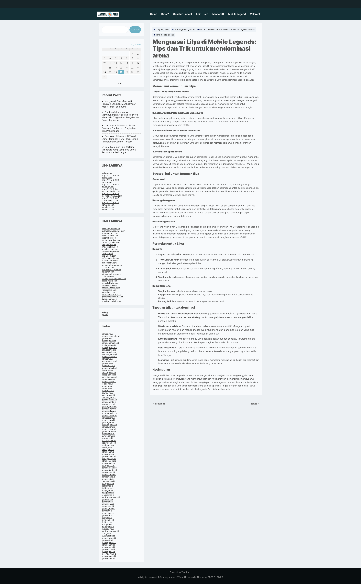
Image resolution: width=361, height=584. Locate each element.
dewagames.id (108, 370)
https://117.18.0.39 (110, 180)
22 (132, 67)
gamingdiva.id (108, 551)
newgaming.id (108, 404)
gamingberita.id (109, 402)
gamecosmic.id (109, 429)
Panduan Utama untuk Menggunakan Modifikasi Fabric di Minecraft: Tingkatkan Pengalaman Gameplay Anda (120, 116)
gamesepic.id (108, 479)
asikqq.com (107, 173)
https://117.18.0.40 (110, 202)
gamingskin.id (108, 454)
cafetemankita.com (110, 258)
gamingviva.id (108, 558)
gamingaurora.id (109, 399)
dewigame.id (108, 393)
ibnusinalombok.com (111, 294)
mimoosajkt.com (109, 262)
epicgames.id (108, 492)
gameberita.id (108, 433)
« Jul (120, 83)
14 (127, 63)
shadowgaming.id (110, 354)
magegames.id (108, 490)
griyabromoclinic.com (111, 301)
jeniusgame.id (108, 449)
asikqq (105, 312)
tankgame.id (107, 533)
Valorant (255, 14)
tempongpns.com (110, 233)
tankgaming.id (108, 535)
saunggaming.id (109, 352)
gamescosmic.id (109, 415)
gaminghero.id (108, 545)
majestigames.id (109, 377)
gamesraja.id (108, 359)
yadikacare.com (109, 290)
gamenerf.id (107, 501)
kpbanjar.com (108, 276)
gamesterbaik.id (109, 368)
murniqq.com (108, 207)
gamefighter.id (108, 508)
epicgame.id (107, 524)
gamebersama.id (109, 379)
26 (115, 72)
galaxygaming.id (109, 406)
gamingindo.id (108, 549)
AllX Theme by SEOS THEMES (207, 577)
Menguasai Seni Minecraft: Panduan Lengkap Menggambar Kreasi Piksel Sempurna (119, 104)
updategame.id (109, 443)
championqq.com (110, 200)
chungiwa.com (108, 267)
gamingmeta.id (108, 463)
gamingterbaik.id (109, 347)
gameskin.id (107, 499)
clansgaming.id (109, 458)
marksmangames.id (111, 497)
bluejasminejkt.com (110, 251)
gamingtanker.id (109, 467)
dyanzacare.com (109, 299)
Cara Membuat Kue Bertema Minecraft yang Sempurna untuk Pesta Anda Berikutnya (119, 150)
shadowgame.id (109, 397)
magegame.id (108, 526)
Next (254, 403)
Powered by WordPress (180, 572)
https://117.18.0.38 (110, 193)
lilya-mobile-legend (165, 35)
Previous (160, 403)
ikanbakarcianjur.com (111, 269)
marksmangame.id (110, 531)
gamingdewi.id (108, 338)
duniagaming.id (109, 345)
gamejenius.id (108, 390)
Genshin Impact (182, 14)
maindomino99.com (111, 191)
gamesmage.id (108, 477)
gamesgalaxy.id (109, 411)
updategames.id (109, 424)
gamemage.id (108, 513)
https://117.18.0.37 (110, 198)
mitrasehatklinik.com (111, 274)
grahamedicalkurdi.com (112, 296)
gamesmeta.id (108, 472)
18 (110, 67)
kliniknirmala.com (109, 281)
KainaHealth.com (109, 285)
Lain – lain (202, 14)
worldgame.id (108, 447)
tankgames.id (108, 495)
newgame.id (107, 438)
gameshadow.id (109, 381)
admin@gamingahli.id (185, 29)
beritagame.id (108, 445)
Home (153, 14)
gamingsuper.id (109, 556)
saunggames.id (109, 372)
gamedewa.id (108, 388)
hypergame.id (108, 529)
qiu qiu (105, 314)
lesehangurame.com (111, 228)
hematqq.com (108, 205)
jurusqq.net (107, 182)
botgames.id (107, 486)
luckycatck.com (109, 244)
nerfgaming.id (108, 465)
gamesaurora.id (109, 408)
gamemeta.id (108, 506)
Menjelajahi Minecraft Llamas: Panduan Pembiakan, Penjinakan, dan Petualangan (119, 128)
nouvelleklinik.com (110, 283)
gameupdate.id (109, 431)
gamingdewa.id (109, 340)
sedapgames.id (109, 375)
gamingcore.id (108, 547)
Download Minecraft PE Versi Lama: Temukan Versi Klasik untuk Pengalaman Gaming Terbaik (120, 139)
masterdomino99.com (112, 196)
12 (116, 63)
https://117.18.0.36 (110, 175)
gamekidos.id (108, 540)
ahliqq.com (107, 177)
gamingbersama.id (110, 343)
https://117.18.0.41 (110, 189)
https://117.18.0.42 (110, 184)
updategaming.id (109, 413)
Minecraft (218, 14)
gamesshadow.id (109, 356)
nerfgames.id (108, 483)
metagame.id (108, 520)
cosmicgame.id (109, 440)
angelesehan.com (110, 249)
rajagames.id (108, 384)
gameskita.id (108, 334)
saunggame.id (108, 395)
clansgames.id (108, 481)
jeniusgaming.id (109, 350)
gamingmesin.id (109, 542)
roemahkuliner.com (110, 235)
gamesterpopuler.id (111, 336)
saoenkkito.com (109, 238)
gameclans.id (108, 504)
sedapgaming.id (109, 361)
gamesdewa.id (108, 363)
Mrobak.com (107, 253)
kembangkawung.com (112, 265)
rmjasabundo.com (110, 260)
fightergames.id (109, 488)
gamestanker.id (109, 538)
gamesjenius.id (108, 365)
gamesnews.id (108, 420)
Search (135, 30)
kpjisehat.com (108, 272)
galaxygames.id (109, 422)
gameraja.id (107, 386)
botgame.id (107, 517)
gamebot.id (107, 510)
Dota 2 (165, 14)
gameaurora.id (108, 427)
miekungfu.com (109, 256)
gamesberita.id (108, 418)
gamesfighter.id (109, 474)
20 (121, 67)
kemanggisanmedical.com (114, 278)
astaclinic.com (108, 292)
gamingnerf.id (108, 452)
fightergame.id (108, 522)
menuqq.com (108, 209)
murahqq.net (108, 186)
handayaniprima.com (111, 240)
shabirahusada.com (111, 287)
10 (104, 63)
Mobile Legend (237, 14)
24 (104, 72)
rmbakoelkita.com (110, 247)
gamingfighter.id (109, 470)
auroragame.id (108, 436)
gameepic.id (107, 515)
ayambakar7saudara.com (113, 231)
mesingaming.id (109, 554)
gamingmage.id (109, 461)
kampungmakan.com (111, 242)
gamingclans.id (109, 456)
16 (138, 63)
